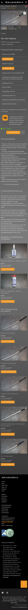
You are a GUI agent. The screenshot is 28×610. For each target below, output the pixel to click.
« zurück (3, 33)
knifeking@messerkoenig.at (17, 599)
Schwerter (7, 6)
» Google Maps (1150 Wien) (9, 601)
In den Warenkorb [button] (7, 269)
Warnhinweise (7, 59)
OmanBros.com (22, 607)
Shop (2, 6)
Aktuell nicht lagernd (8, 371)
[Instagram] (7, 593)
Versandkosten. (10, 44)
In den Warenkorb (13, 132)
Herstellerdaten (8, 68)
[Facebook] (3, 593)
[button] (24, 13)
